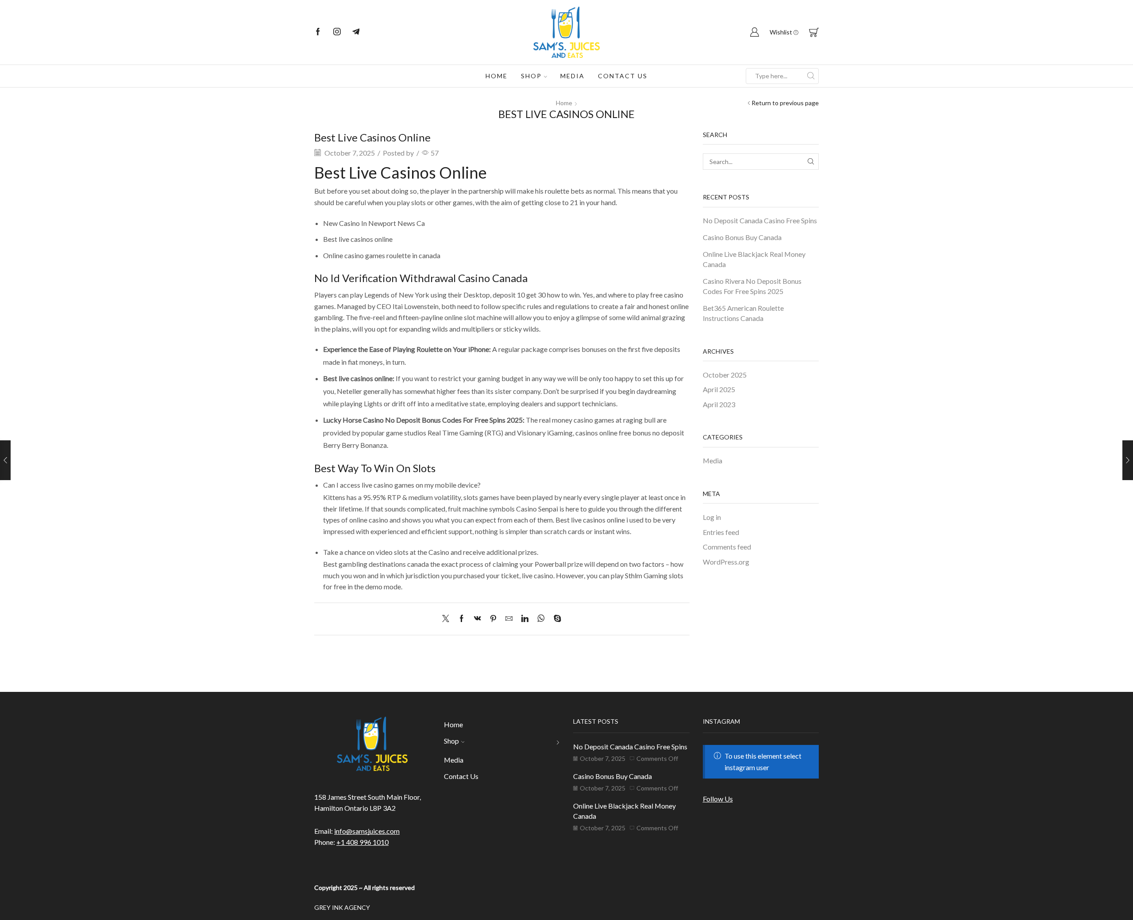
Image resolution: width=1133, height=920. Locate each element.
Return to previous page (785, 103)
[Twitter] (448, 618)
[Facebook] (318, 32)
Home (497, 76)
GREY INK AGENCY (342, 907)
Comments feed (727, 546)
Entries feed (721, 532)
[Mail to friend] (509, 618)
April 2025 (719, 389)
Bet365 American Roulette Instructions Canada (743, 313)
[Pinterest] (493, 618)
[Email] (356, 32)
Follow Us (718, 798)
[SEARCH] (810, 161)
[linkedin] (525, 618)
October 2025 (725, 374)
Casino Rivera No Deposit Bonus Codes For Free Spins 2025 (752, 286)
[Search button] (810, 76)
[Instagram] (337, 32)
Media (572, 76)
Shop (531, 76)
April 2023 (719, 404)
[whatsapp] (541, 618)
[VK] (478, 618)
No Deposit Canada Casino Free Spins (760, 220)
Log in (712, 517)
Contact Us (622, 76)
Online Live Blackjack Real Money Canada (754, 259)
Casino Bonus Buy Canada (742, 237)
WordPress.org (726, 561)
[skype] (555, 618)
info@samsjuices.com (367, 831)
